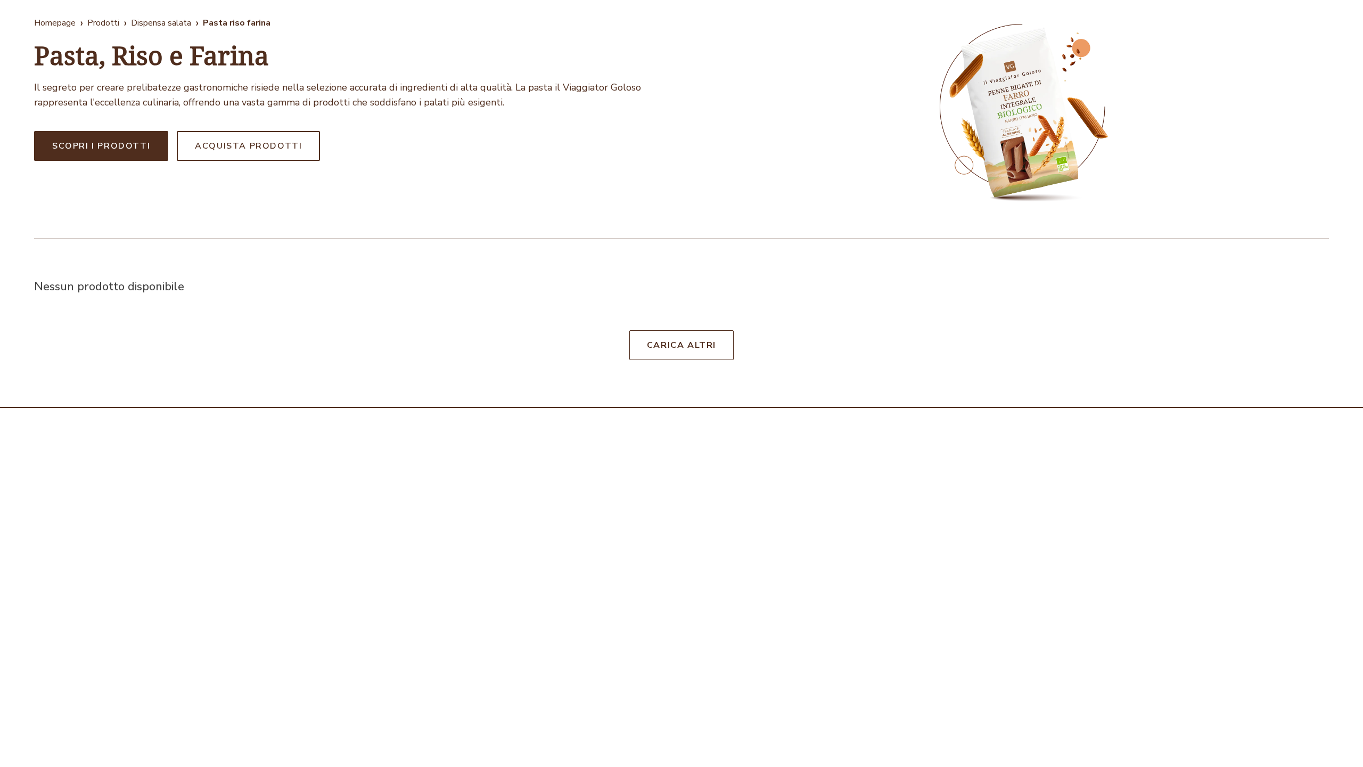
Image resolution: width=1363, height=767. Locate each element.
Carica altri (681, 345)
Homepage (55, 23)
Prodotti (103, 23)
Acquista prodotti (248, 146)
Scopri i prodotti (101, 146)
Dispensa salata (161, 23)
